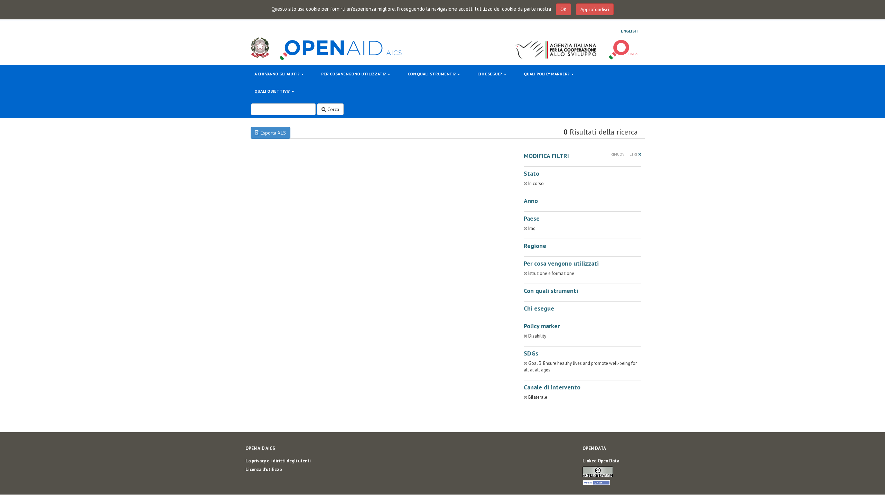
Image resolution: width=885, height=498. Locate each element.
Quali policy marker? (547, 73)
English (629, 31)
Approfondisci (594, 9)
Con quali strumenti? (432, 73)
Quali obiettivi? (272, 91)
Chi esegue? (490, 73)
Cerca (332, 109)
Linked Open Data (601, 461)
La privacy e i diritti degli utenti (278, 461)
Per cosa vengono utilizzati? (354, 73)
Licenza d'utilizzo (263, 469)
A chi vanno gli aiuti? (277, 73)
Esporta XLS (272, 133)
